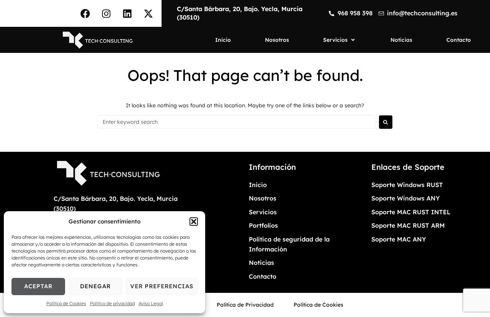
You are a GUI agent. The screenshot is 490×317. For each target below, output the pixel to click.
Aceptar (38, 286)
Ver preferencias (161, 286)
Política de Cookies (66, 303)
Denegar (95, 286)
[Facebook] (85, 13)
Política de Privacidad (245, 304)
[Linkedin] (127, 13)
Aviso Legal (151, 303)
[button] (194, 221)
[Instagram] (106, 13)
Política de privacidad (112, 303)
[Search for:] (236, 122)
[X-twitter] (148, 13)
